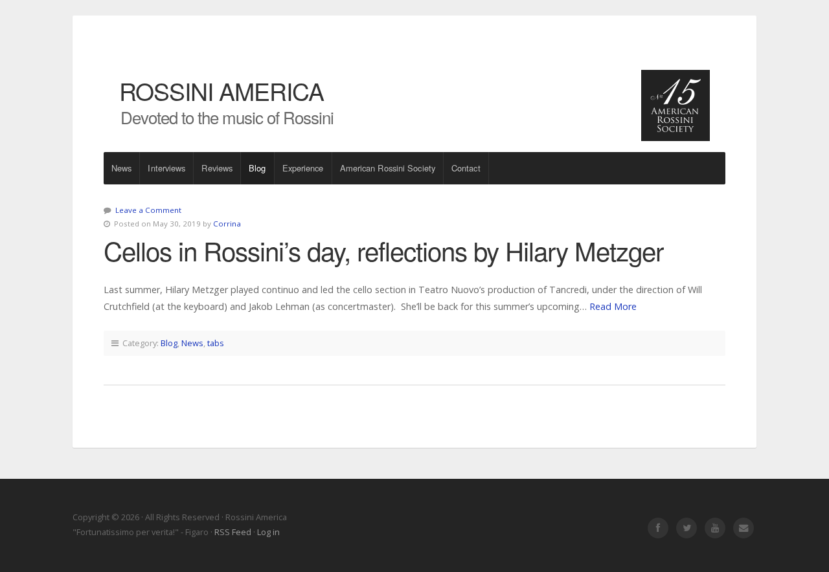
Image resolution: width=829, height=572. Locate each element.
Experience (303, 168)
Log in (268, 532)
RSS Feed (232, 532)
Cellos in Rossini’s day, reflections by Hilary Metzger (383, 250)
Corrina (227, 223)
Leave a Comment (148, 210)
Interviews (166, 168)
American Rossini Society (387, 168)
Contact (466, 168)
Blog (257, 168)
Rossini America (221, 90)
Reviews (217, 168)
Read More (613, 306)
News (121, 168)
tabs (215, 343)
